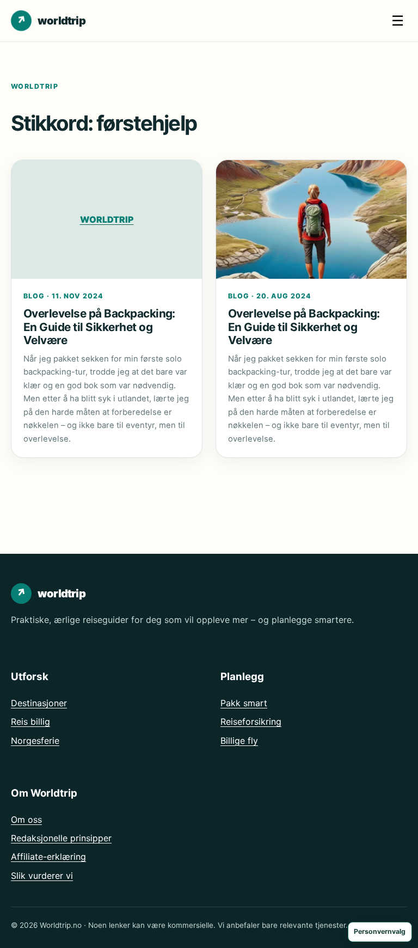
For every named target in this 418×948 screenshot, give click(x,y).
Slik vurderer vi (42, 875)
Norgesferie (35, 740)
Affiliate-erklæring (48, 856)
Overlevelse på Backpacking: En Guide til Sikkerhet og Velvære (99, 327)
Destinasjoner (39, 703)
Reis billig (30, 721)
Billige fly (239, 740)
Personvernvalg (379, 931)
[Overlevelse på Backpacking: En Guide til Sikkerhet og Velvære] (311, 219)
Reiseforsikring (250, 721)
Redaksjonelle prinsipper (61, 838)
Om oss (26, 819)
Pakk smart (243, 703)
